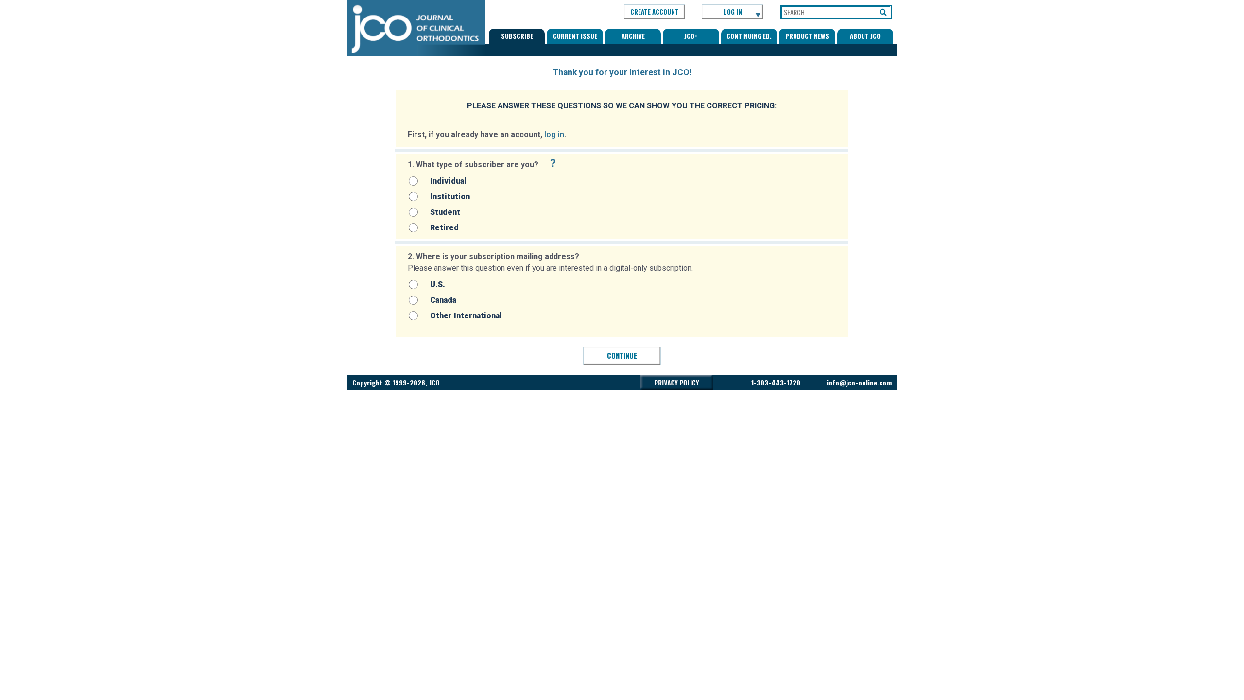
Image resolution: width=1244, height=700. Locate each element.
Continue (622, 355)
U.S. (437, 284)
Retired (444, 227)
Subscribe (517, 36)
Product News (807, 36)
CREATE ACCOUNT (654, 12)
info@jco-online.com (859, 382)
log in (554, 134)
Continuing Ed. (749, 36)
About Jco (865, 36)
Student (445, 212)
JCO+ (691, 36)
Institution (450, 196)
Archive (633, 36)
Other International (466, 315)
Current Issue (575, 36)
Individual (448, 181)
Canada (443, 300)
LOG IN (733, 12)
